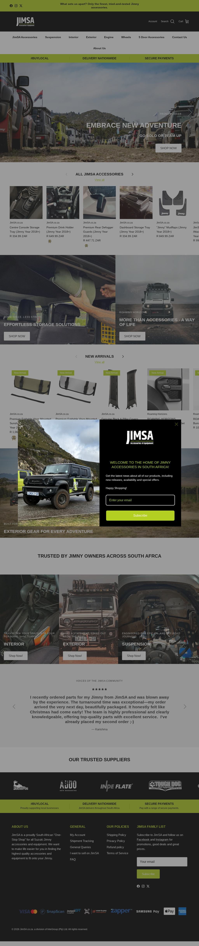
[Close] (176, 424)
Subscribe (140, 515)
